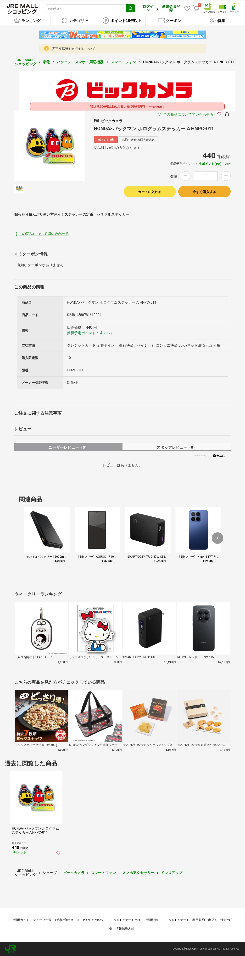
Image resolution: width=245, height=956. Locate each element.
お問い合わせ (64, 920)
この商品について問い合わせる (188, 114)
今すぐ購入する (204, 192)
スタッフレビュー (177, 447)
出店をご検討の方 (220, 920)
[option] (49, 145)
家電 (47, 62)
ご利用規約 (151, 920)
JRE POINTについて (90, 920)
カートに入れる (149, 192)
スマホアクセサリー (138, 873)
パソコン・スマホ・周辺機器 (81, 62)
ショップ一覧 (42, 920)
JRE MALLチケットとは (124, 920)
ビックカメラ (74, 873)
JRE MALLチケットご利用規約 (184, 920)
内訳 (228, 164)
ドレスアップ (171, 873)
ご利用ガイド (20, 920)
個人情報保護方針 (121, 928)
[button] (217, 538)
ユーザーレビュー (69, 447)
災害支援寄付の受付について (73, 49)
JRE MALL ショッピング (25, 62)
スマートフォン (124, 62)
